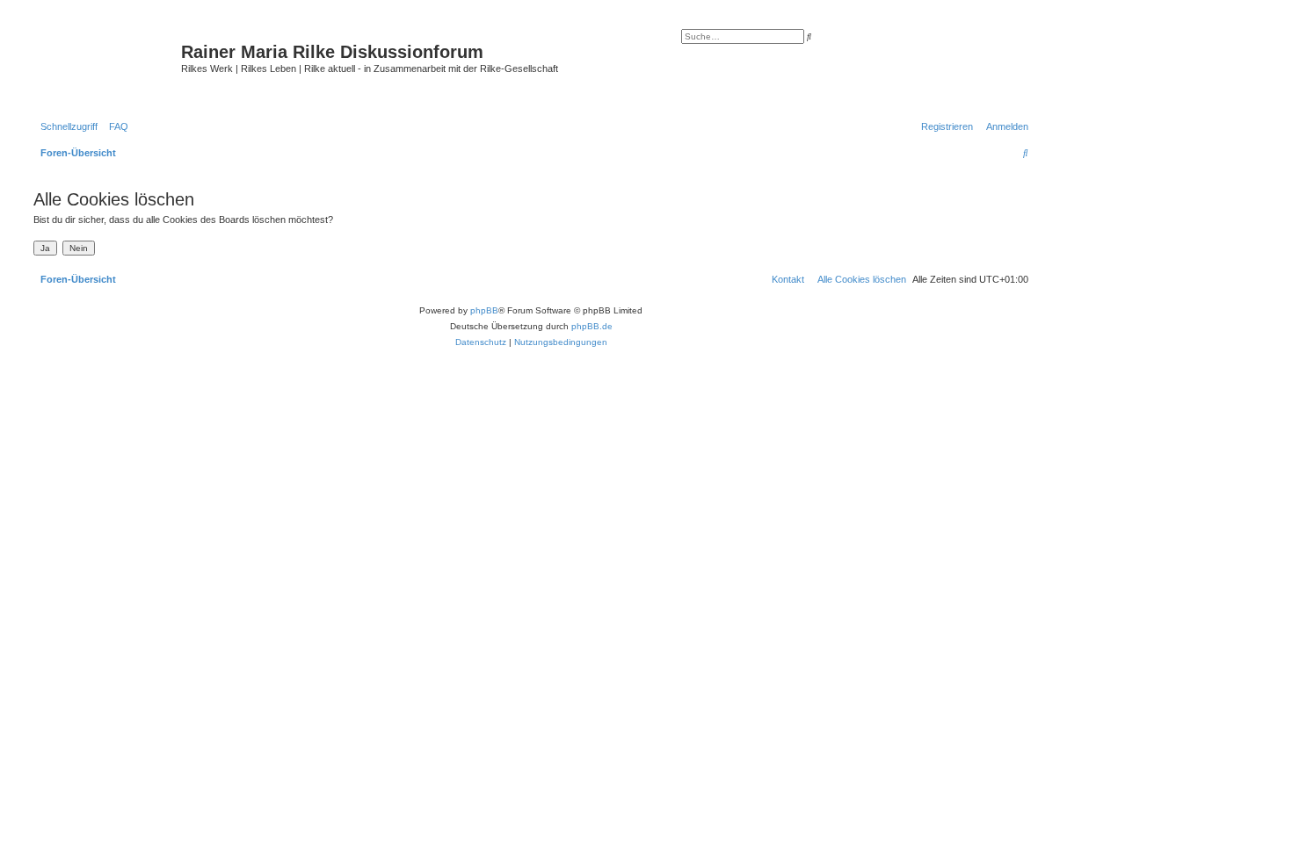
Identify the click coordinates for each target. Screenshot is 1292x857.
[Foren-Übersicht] (105, 66)
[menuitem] (115, 126)
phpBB (484, 310)
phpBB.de (592, 326)
